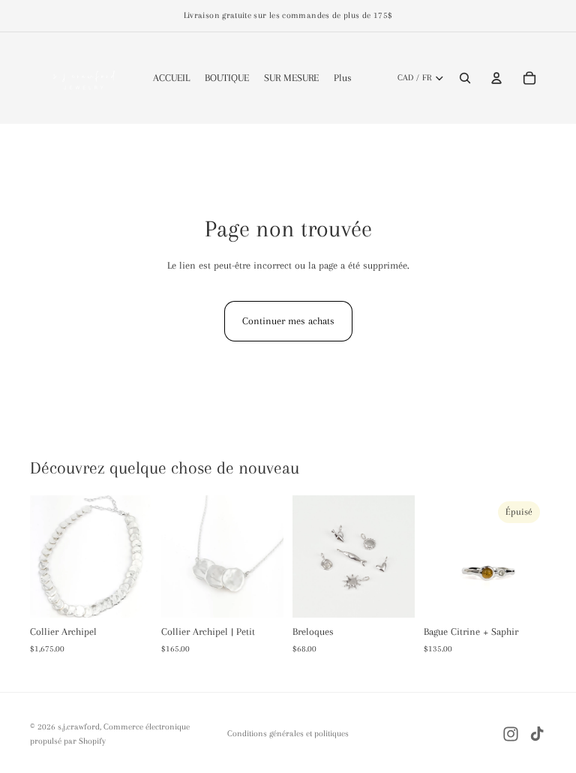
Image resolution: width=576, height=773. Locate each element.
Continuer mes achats (288, 320)
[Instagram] (511, 734)
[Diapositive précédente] (309, 556)
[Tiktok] (537, 734)
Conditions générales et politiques (288, 733)
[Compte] (496, 78)
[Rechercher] (465, 78)
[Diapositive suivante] (398, 556)
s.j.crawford (79, 727)
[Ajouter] (129, 594)
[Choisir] (391, 594)
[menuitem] (342, 78)
